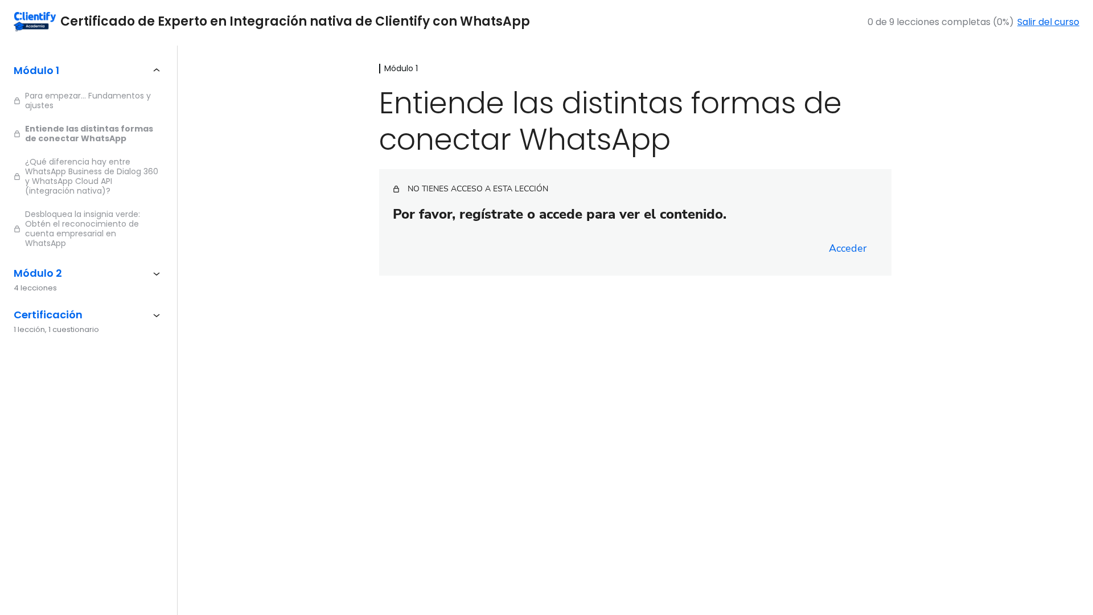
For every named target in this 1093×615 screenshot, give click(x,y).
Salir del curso (1048, 21)
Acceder (847, 248)
